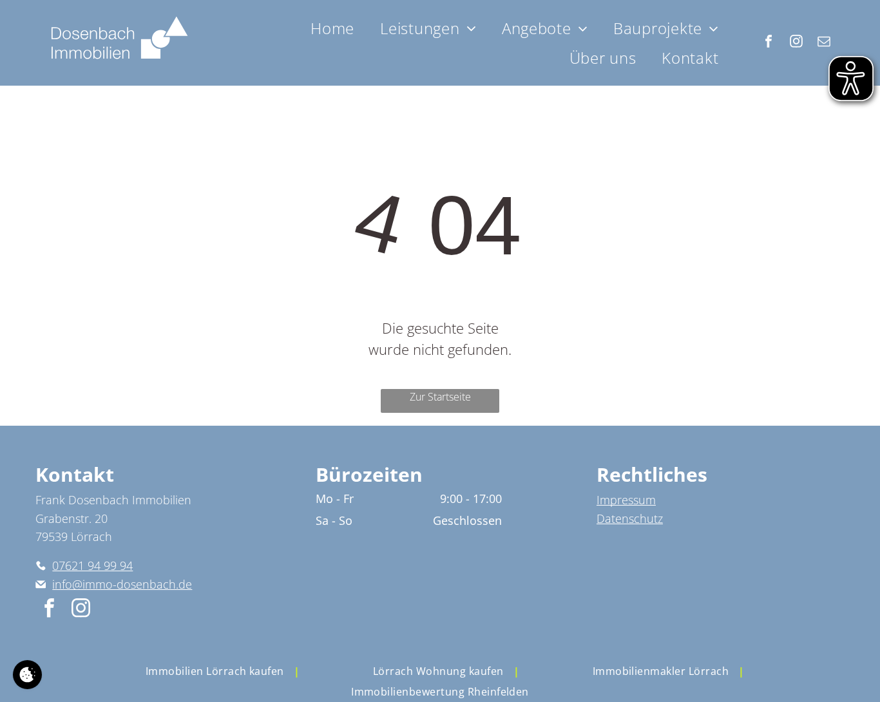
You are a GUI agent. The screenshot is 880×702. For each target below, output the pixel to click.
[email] (824, 43)
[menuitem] (332, 28)
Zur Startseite (440, 397)
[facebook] (768, 43)
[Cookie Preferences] (27, 674)
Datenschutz (630, 518)
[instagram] (796, 43)
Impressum (626, 500)
